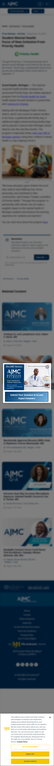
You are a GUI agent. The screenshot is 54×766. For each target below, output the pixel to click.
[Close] (50, 717)
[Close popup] (47, 367)
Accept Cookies (30, 761)
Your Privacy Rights (30, 747)
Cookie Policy (22, 741)
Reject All (30, 754)
